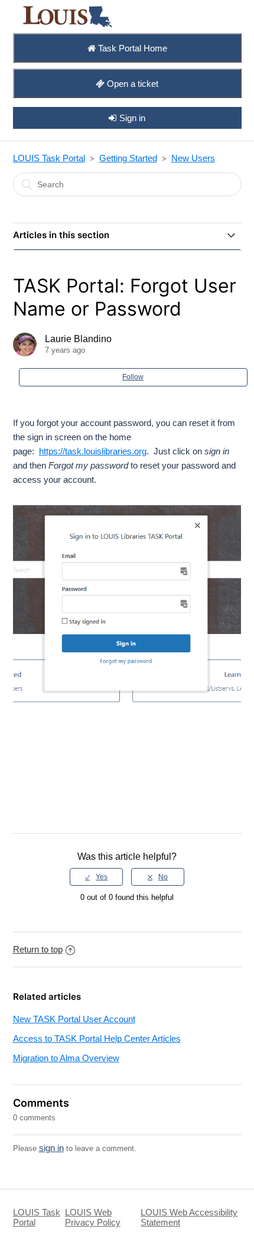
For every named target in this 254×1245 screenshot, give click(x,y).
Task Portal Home (131, 48)
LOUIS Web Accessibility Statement (189, 1217)
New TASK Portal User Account (74, 1019)
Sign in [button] (132, 118)
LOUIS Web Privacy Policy (93, 1217)
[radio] (96, 877)
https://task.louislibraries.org (92, 451)
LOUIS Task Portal (49, 158)
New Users (193, 158)
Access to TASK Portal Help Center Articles (97, 1038)
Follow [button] (133, 377)
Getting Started (128, 158)
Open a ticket (131, 84)
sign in (51, 1148)
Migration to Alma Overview (66, 1058)
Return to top (38, 949)
